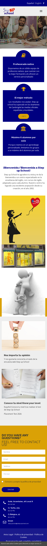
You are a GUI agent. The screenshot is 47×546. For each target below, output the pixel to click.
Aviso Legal (9, 534)
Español (30, 3)
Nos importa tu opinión (17, 355)
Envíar (11, 490)
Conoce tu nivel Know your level (22, 403)
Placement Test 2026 (13, 414)
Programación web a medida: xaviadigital (23, 541)
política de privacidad (31, 481)
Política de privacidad (24, 534)
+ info (23, 116)
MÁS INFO (10, 33)
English (38, 3)
